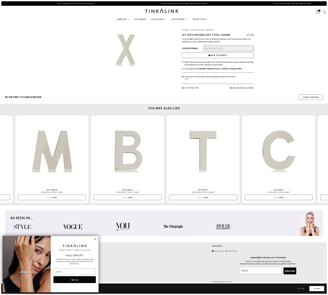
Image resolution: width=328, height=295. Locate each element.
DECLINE (301, 288)
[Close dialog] (95, 239)
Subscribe (290, 270)
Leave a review (311, 97)
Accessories (157, 19)
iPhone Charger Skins (232, 69)
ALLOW (317, 288)
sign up (74, 279)
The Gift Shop (199, 19)
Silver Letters (197, 30)
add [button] (52, 197)
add (213, 55)
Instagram (232, 251)
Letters (185, 30)
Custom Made (178, 19)
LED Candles (140, 19)
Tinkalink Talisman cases (208, 69)
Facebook (218, 251)
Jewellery (122, 19)
